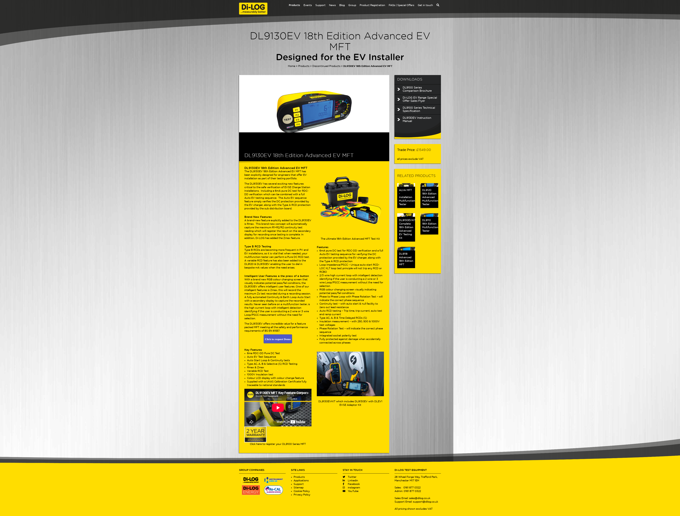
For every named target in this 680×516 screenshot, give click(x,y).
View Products (303, 225)
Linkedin (352, 480)
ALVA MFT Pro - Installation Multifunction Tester (395, 26)
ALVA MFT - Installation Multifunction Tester (425, 47)
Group (352, 5)
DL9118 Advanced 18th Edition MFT (406, 259)
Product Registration (372, 5)
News (332, 5)
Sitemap (299, 487)
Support (320, 5)
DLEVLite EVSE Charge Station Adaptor (365, 46)
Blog (342, 5)
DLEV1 (378, 401)
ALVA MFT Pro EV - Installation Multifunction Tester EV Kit (395, 47)
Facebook (353, 484)
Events (308, 5)
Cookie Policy (302, 491)
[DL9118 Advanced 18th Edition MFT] (406, 248)
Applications (301, 480)
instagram (353, 487)
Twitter (351, 477)
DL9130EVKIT (326, 401)
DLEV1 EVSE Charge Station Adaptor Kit (365, 25)
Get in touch (425, 5)
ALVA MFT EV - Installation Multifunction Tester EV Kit (425, 26)
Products (294, 5)
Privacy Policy (302, 495)
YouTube (352, 491)
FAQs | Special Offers (401, 5)
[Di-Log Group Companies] (262, 485)
